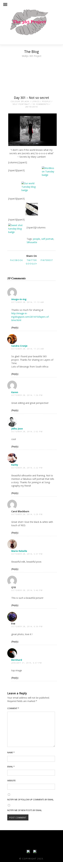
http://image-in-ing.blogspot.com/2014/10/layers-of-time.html (30, 317)
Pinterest (47, 260)
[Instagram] (34, 852)
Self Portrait (21, 104)
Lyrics (36, 101)
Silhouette (32, 242)
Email (11, 766)
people (36, 238)
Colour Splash (20, 101)
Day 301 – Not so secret (31, 97)
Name (11, 752)
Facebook (16, 260)
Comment (13, 708)
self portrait (47, 238)
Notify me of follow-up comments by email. (30, 799)
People (46, 101)
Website (11, 780)
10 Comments (40, 104)
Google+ (31, 263)
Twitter (32, 260)
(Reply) (14, 327)
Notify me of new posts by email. (24, 810)
